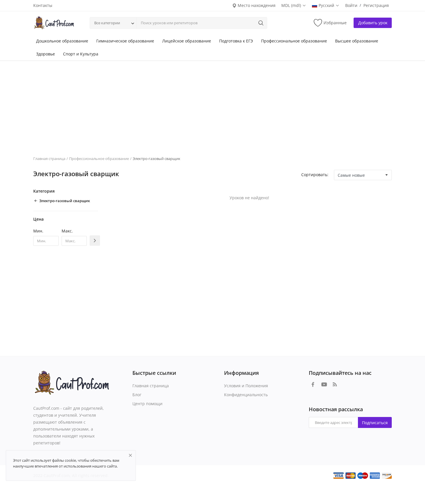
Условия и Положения (246, 385)
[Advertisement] (212, 104)
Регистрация (376, 5)
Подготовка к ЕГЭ (236, 41)
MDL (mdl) (291, 5)
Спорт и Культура (80, 54)
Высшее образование (356, 41)
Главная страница (49, 158)
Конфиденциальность (246, 394)
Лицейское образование (186, 41)
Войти (351, 5)
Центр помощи (147, 403)
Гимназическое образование (125, 41)
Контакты (42, 5)
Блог (136, 394)
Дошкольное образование (62, 41)
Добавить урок (372, 22)
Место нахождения (256, 5)
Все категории (107, 22)
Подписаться (375, 422)
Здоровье (45, 54)
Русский (327, 5)
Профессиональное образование (294, 41)
